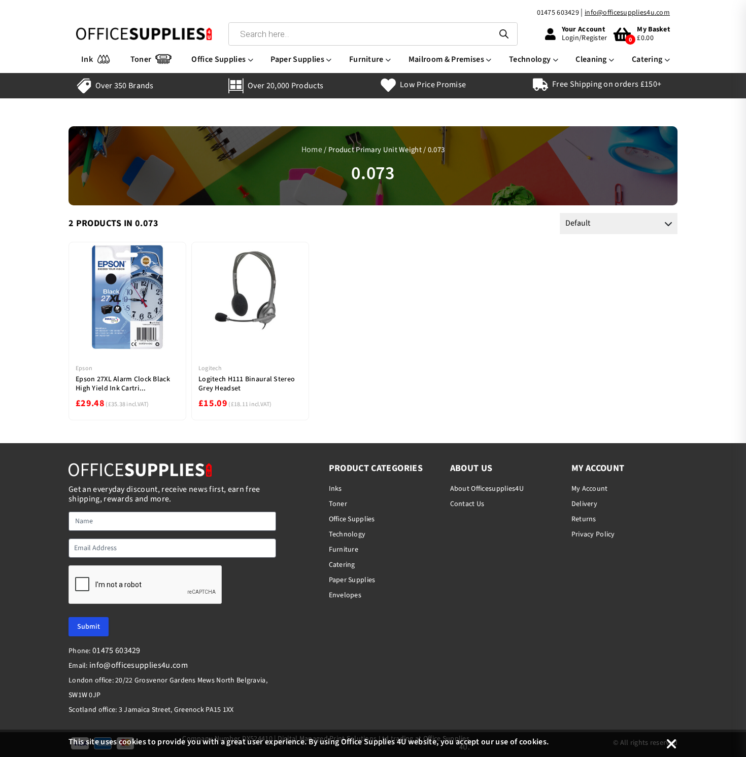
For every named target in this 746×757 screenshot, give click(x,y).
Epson (84, 368)
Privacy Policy (593, 534)
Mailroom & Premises (446, 59)
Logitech (210, 368)
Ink (87, 59)
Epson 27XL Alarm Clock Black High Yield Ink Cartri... (123, 383)
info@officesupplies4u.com (627, 13)
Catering (647, 59)
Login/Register (584, 38)
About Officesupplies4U (487, 489)
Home (311, 149)
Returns (583, 519)
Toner (141, 59)
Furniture (366, 59)
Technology (530, 59)
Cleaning (591, 59)
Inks (335, 489)
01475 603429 (558, 13)
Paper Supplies (297, 59)
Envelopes (345, 595)
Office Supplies (218, 59)
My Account (589, 489)
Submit (88, 627)
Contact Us (467, 504)
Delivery (584, 504)
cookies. (534, 741)
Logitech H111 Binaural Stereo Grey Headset (246, 383)
